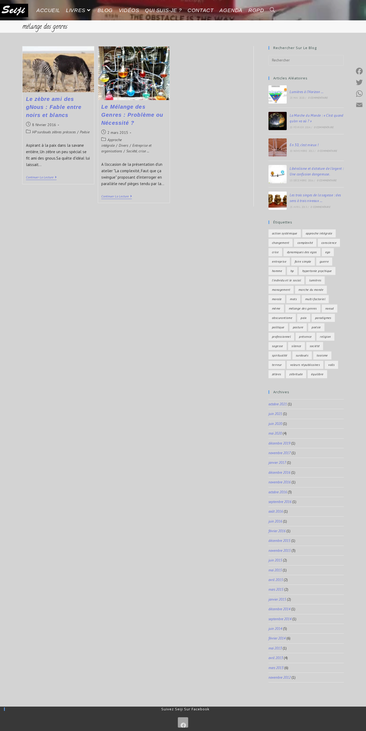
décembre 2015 (279, 540)
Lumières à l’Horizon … (306, 92)
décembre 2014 (279, 609)
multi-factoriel (315, 299)
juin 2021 (275, 414)
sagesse (277, 346)
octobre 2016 (277, 492)
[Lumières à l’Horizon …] (277, 94)
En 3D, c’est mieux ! (304, 145)
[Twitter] (359, 82)
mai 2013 (275, 648)
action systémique (284, 233)
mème (276, 308)
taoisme (322, 355)
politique (278, 327)
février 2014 (277, 638)
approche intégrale (319, 233)
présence (305, 337)
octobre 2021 (277, 404)
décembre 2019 (279, 443)
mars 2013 (275, 668)
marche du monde (310, 290)
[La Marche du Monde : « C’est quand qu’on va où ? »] (277, 121)
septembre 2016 (280, 501)
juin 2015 (275, 560)
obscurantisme (282, 318)
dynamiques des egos (302, 252)
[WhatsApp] (359, 93)
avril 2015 (275, 580)
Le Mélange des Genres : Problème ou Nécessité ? (132, 115)
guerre (324, 261)
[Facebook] (183, 722)
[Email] (359, 105)
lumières (315, 280)
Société (315, 346)
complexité (305, 243)
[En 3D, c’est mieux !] (277, 147)
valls (331, 365)
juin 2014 (275, 628)
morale (277, 299)
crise (275, 252)
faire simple (303, 261)
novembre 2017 (279, 453)
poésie (316, 327)
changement (280, 243)
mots (293, 299)
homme (277, 271)
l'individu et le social (286, 280)
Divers (123, 145)
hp (292, 271)
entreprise (279, 261)
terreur (277, 365)
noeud (329, 308)
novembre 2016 (279, 482)
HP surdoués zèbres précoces (54, 132)
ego (327, 252)
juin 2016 (275, 521)
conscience (329, 243)
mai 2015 (275, 570)
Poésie (84, 132)
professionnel (281, 337)
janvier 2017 (277, 462)
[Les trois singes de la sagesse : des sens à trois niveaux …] (277, 201)
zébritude (296, 374)
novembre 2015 (279, 550)
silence (296, 346)
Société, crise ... (137, 151)
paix (304, 318)
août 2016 (275, 511)
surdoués (302, 355)
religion (325, 337)
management (281, 290)
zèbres (276, 374)
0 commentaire (318, 98)
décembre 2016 (279, 472)
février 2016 (277, 531)
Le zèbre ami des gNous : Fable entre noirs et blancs (54, 107)
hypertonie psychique (317, 271)
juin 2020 (275, 423)
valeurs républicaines (305, 365)
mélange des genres (303, 308)
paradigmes (323, 318)
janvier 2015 (277, 599)
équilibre (317, 374)
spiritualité (279, 355)
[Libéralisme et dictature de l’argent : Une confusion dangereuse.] (277, 174)
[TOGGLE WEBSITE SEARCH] (272, 10)
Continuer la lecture (41, 177)
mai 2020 (275, 433)
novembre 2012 (279, 677)
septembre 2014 (280, 619)
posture (298, 327)
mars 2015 (275, 589)
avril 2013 (275, 658)
